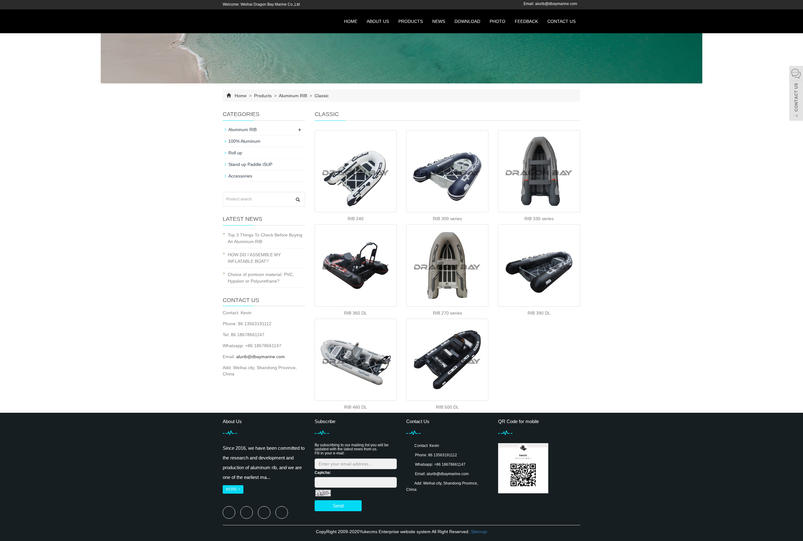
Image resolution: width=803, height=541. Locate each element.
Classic (321, 95)
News (438, 21)
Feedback (526, 21)
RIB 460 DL (355, 407)
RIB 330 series (539, 218)
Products (410, 21)
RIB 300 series (447, 218)
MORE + (233, 489)
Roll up (235, 152)
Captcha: (323, 472)
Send (338, 505)
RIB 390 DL (539, 313)
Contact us (561, 21)
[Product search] (298, 199)
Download (467, 21)
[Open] (796, 94)
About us (378, 21)
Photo (497, 21)
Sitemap (479, 531)
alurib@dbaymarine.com (556, 4)
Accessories (240, 175)
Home (350, 21)
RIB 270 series (447, 313)
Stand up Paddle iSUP (250, 164)
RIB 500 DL (447, 407)
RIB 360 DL (355, 313)
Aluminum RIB (293, 95)
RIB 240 (356, 218)
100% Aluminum (244, 141)
